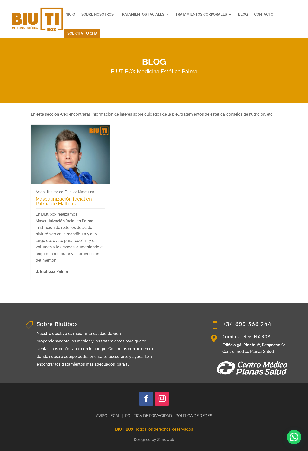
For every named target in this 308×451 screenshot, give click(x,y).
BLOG (243, 15)
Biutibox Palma (54, 271)
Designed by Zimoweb (154, 439)
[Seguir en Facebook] (146, 399)
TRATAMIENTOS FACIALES (142, 15)
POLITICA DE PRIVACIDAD (148, 416)
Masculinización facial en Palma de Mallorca (64, 201)
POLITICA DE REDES (194, 416)
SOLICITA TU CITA (82, 33)
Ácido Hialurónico (49, 192)
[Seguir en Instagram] (162, 399)
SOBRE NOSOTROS (97, 15)
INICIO (69, 15)
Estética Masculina (79, 192)
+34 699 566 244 (246, 324)
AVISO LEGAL (108, 416)
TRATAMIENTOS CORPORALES (201, 15)
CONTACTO (263, 15)
